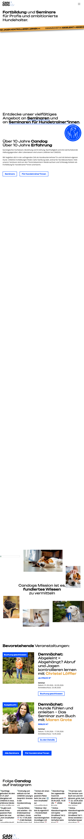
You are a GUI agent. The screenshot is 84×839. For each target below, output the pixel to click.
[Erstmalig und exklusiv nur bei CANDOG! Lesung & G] (25, 798)
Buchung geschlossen (51, 694)
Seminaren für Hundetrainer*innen (44, 122)
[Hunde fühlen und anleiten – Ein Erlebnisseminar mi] (25, 815)
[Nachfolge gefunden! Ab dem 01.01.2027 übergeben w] (8, 798)
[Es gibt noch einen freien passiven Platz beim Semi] (8, 815)
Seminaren (38, 118)
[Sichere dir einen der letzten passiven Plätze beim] (42, 798)
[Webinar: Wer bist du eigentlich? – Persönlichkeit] (42, 815)
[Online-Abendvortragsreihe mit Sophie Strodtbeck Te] (59, 815)
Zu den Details (47, 740)
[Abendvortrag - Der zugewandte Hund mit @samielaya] (59, 798)
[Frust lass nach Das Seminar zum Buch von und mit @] (76, 798)
